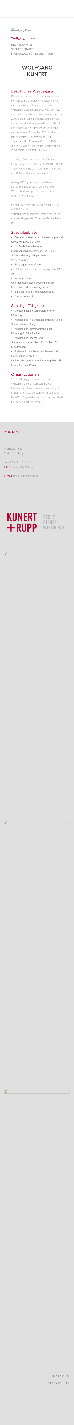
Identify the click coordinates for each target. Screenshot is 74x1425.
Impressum (61, 1376)
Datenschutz (58, 1383)
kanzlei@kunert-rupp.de (26, 476)
